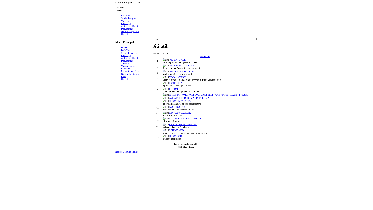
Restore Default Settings (126, 151)
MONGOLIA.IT (177, 83)
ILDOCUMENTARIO (180, 101)
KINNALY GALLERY (180, 113)
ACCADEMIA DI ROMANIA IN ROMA (189, 98)
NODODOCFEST (178, 107)
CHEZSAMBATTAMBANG (183, 124)
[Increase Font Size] (115, 5)
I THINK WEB (176, 130)
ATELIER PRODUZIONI (181, 71)
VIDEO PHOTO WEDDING (183, 65)
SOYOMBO (175, 89)
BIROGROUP (176, 136)
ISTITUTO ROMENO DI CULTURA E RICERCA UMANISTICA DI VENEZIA (208, 94)
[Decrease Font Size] (116, 5)
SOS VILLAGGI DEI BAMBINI (185, 118)
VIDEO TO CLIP (177, 59)
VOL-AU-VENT (177, 77)
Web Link (205, 56)
